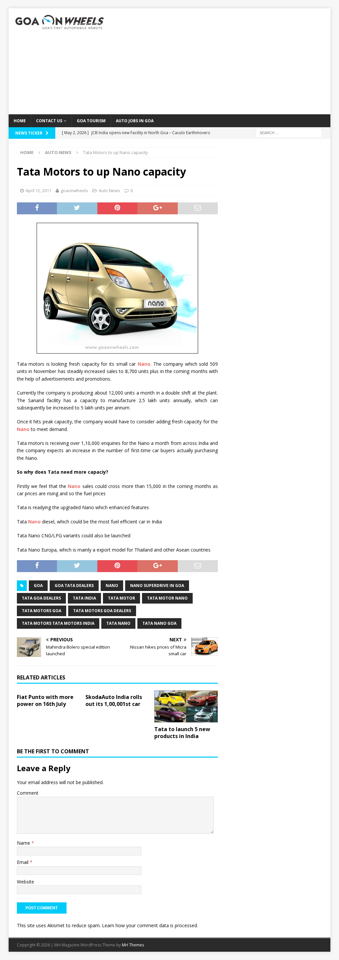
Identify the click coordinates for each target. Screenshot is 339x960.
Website (25, 882)
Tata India (84, 598)
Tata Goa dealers (41, 598)
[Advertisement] (221, 61)
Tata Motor (121, 598)
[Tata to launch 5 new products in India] (186, 706)
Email (23, 862)
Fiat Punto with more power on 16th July (45, 700)
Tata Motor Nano (167, 598)
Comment (27, 793)
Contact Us (49, 121)
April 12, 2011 (38, 190)
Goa (38, 585)
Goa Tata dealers (74, 585)
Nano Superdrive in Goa (157, 585)
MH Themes (133, 945)
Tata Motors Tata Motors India (58, 623)
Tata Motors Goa (41, 610)
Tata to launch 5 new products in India (182, 732)
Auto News (109, 190)
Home (20, 121)
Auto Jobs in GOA (135, 121)
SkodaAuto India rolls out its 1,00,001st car (113, 700)
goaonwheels (74, 190)
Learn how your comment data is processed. (150, 925)
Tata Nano (118, 623)
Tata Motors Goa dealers (102, 610)
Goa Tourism (91, 121)
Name (24, 843)
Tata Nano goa (159, 623)
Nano (144, 364)
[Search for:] (289, 132)
